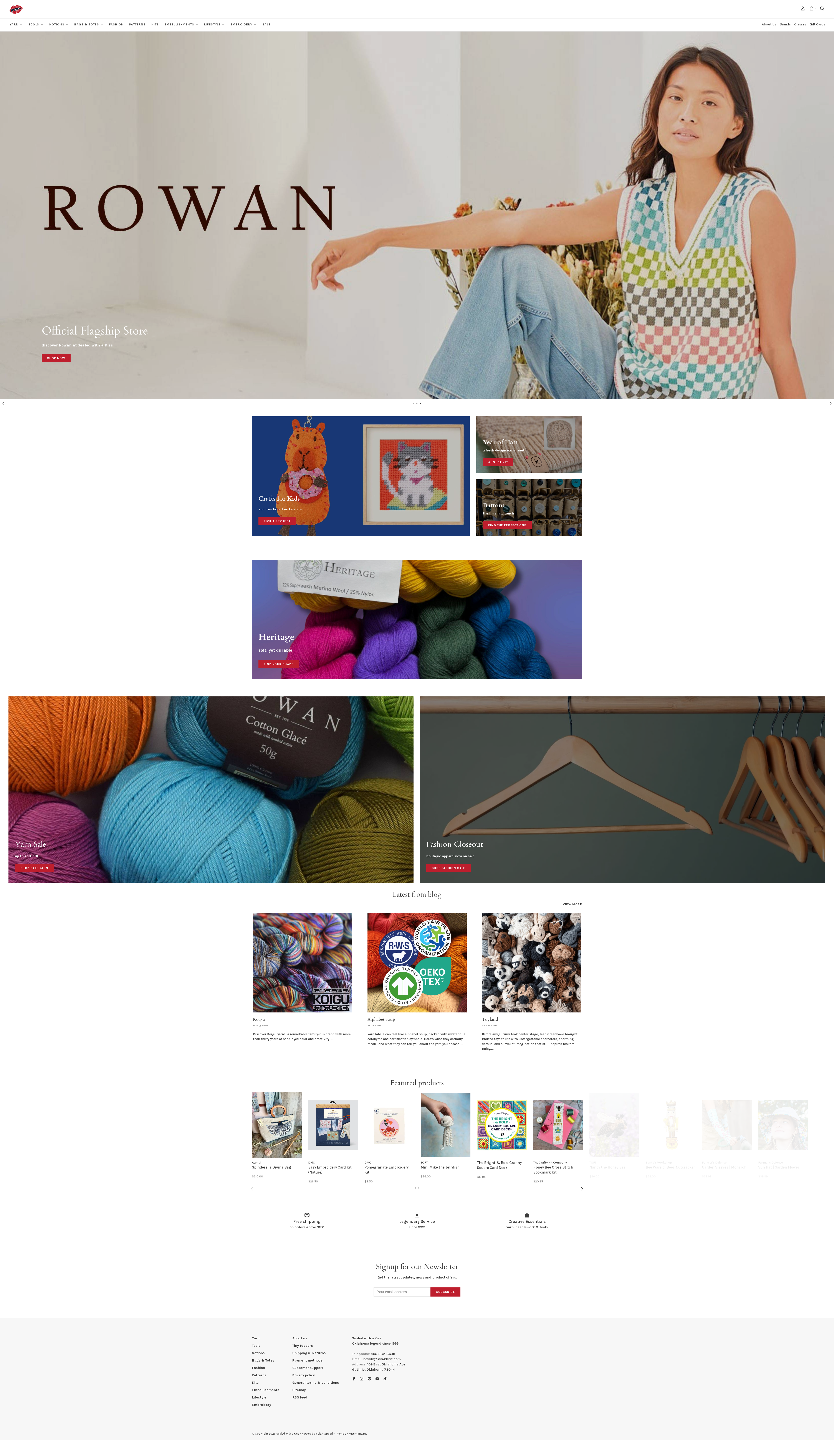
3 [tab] (420, 403)
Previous (3, 403)
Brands (785, 24)
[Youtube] (377, 1379)
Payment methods (307, 1360)
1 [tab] (413, 403)
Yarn (14, 24)
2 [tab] (417, 403)
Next (831, 403)
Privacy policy (303, 1375)
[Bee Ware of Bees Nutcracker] (670, 1125)
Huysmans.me (357, 1433)
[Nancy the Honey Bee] (614, 1125)
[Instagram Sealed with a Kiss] (361, 1379)
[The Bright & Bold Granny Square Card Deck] (502, 1125)
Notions (57, 24)
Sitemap (299, 1390)
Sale (266, 24)
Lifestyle (212, 24)
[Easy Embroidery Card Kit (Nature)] (333, 1125)
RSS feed (299, 1397)
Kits (155, 24)
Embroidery (241, 24)
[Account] (803, 9)
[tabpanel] (417, 215)
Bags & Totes (86, 24)
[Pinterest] (369, 1379)
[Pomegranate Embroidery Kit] (389, 1125)
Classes (800, 24)
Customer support (307, 1368)
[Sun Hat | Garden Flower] (783, 1125)
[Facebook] (354, 1379)
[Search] (822, 9)
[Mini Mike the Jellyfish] (445, 1125)
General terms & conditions (315, 1382)
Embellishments (179, 24)
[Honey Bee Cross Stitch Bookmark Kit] (558, 1125)
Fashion (116, 24)
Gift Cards (817, 24)
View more (572, 904)
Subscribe (445, 1292)
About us (299, 1338)
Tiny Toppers (302, 1345)
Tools (34, 24)
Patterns (137, 24)
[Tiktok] (385, 1379)
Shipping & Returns (309, 1353)
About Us (769, 24)
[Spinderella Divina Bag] (277, 1125)
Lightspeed (325, 1433)
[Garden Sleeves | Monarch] (727, 1125)
